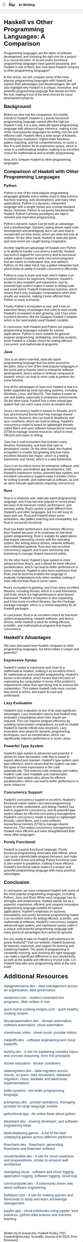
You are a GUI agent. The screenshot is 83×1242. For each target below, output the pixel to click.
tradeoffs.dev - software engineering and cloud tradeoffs (39, 1042)
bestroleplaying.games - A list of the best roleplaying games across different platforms (38, 1135)
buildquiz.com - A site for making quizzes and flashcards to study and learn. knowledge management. (38, 1199)
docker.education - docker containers (32, 1063)
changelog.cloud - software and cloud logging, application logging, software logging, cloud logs (40, 1174)
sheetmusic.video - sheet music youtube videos (40, 1032)
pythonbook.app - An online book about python (39, 1114)
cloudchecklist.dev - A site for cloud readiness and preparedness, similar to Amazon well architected (39, 1160)
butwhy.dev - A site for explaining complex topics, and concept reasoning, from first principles (41, 1054)
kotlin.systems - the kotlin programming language (34, 1093)
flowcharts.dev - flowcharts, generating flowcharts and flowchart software (33, 1147)
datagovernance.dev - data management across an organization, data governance (41, 988)
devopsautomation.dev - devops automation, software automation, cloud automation (38, 1023)
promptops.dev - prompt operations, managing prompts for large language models (39, 1104)
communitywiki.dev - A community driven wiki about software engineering (38, 1186)
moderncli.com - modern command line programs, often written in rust (34, 1000)
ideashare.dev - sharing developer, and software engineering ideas (41, 1123)
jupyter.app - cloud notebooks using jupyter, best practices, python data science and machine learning (41, 1215)
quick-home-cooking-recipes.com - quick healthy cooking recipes (41, 1011)
